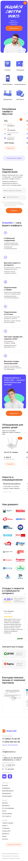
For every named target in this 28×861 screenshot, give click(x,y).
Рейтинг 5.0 (19, 663)
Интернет (8, 70)
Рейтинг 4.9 (19, 653)
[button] (14, 28)
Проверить (14, 210)
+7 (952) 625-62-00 (11, 742)
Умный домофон (8, 84)
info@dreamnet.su (8, 752)
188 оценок (19, 665)
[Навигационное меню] (25, 2)
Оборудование (7, 99)
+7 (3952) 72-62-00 (11, 739)
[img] (7, 78)
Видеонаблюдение (20, 84)
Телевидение (20, 70)
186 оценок (19, 654)
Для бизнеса (20, 99)
